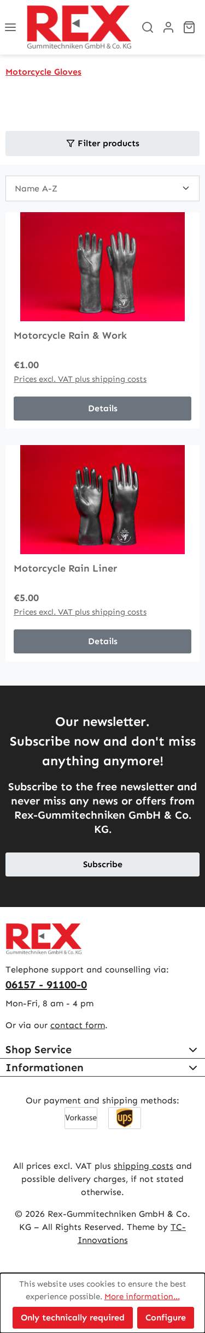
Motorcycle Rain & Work (70, 335)
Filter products (107, 143)
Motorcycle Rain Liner (65, 568)
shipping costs (143, 1166)
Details (103, 408)
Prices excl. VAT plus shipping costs (80, 379)
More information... (142, 1296)
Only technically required (73, 1317)
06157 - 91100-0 (46, 984)
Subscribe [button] (102, 864)
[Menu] (10, 27)
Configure (165, 1317)
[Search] (147, 27)
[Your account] (168, 27)
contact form (77, 1025)
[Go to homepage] (79, 27)
